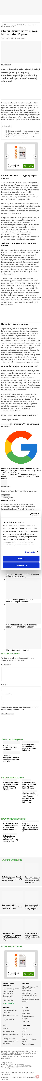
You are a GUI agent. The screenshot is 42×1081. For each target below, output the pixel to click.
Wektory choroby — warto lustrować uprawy (23, 133)
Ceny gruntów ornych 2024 (10, 1016)
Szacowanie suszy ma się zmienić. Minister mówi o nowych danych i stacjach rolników (11, 786)
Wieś (4, 1025)
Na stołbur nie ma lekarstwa (17, 135)
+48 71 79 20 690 (10, 1066)
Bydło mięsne (27, 1034)
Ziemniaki (25, 1021)
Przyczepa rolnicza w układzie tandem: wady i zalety (30, 999)
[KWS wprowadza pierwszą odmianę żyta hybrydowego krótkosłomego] (26, 780)
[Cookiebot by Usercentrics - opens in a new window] (29, 514)
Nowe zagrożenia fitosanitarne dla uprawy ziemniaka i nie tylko (29, 747)
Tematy (14, 1072)
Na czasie (6, 1007)
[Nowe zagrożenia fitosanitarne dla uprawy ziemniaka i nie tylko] (30, 742)
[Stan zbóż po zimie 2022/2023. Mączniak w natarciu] (11, 743)
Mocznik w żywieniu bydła (29, 1040)
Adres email (6, 694)
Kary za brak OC (8, 1020)
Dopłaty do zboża (9, 1039)
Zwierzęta (26, 1025)
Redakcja (5, 1079)
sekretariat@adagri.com (9, 1068)
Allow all (21, 559)
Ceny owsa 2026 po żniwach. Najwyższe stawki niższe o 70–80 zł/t (12, 907)
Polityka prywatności (18, 1077)
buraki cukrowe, (12, 475)
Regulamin (5, 1077)
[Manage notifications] (37, 1076)
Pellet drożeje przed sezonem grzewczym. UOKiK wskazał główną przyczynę (11, 826)
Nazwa (4, 685)
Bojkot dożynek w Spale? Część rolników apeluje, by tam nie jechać (10, 838)
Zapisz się (5, 495)
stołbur (4, 479)
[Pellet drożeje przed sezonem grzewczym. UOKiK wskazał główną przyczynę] (8, 821)
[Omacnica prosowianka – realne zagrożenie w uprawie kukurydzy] (11, 753)
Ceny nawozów (8, 1003)
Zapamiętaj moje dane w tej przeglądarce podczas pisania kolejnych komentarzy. (20, 708)
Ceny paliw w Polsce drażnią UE (25, 415)
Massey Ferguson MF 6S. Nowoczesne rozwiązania (30, 988)
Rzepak (25, 1019)
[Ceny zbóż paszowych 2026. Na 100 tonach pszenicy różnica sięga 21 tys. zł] (30, 821)
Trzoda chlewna (28, 1044)
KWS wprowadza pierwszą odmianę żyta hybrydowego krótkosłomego (29, 785)
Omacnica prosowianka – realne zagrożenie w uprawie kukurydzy (11, 758)
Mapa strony (6, 1074)
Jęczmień (25, 1010)
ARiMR (5, 1029)
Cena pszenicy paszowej (8, 997)
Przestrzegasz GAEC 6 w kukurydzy (11, 1042)
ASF (23, 1031)
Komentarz (6, 665)
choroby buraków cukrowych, (19, 477)
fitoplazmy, (35, 477)
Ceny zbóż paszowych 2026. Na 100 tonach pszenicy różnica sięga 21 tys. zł (30, 827)
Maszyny (25, 983)
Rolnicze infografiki (25, 1072)
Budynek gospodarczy (10, 1031)
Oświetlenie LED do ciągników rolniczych (29, 994)
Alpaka (24, 1029)
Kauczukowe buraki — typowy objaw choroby (24, 131)
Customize (20, 565)
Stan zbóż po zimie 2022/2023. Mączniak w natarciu (10, 747)
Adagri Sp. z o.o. (32, 1051)
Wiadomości (5, 1072)
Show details (30, 552)
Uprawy (25, 1007)
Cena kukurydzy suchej (11, 989)
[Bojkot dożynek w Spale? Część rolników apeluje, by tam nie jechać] (10, 833)
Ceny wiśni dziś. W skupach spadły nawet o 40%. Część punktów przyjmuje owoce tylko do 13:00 (11, 936)
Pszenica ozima (27, 1016)
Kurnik (24, 1037)
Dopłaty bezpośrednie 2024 (10, 1035)
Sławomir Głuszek (19, 38)
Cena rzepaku (8, 1000)
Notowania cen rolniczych (8, 984)
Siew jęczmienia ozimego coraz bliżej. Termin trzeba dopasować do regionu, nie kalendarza (30, 797)
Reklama (30, 1077)
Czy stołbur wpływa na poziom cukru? (21, 137)
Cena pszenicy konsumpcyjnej (8, 992)
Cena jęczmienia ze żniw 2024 (10, 1011)
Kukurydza (26, 1013)
